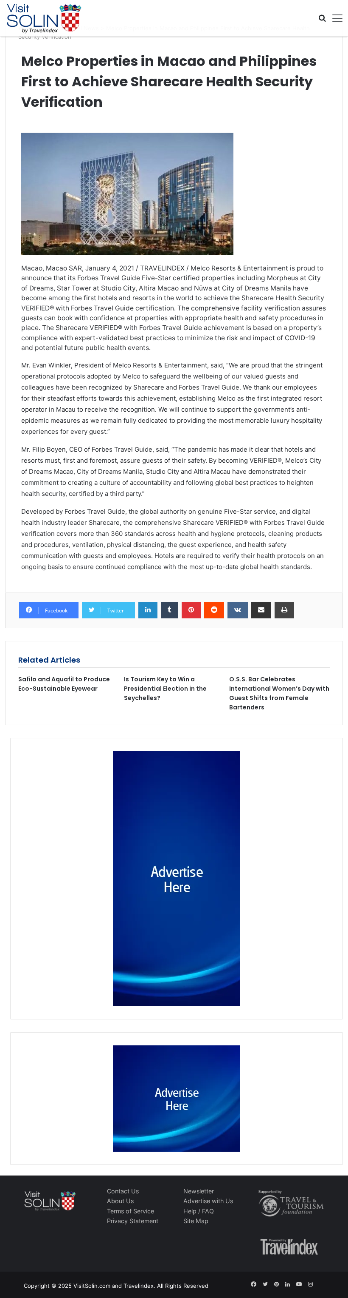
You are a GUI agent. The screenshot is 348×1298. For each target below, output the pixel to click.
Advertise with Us (208, 1200)
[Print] (284, 610)
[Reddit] (214, 610)
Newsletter (198, 1191)
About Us (120, 1200)
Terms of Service (130, 1211)
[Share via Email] (261, 610)
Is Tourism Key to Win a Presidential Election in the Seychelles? (165, 688)
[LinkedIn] (147, 610)
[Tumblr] (169, 610)
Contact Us (123, 1191)
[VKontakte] (237, 610)
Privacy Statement (132, 1220)
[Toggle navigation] (334, 18)
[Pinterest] (191, 610)
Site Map (195, 1220)
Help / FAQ (198, 1211)
